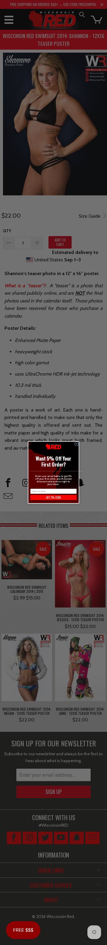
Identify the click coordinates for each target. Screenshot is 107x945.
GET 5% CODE (53, 497)
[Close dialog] (76, 444)
